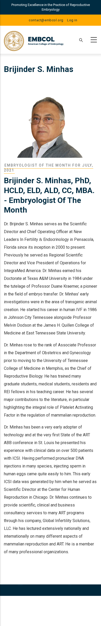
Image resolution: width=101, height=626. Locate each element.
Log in (72, 20)
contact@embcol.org (46, 20)
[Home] (33, 40)
